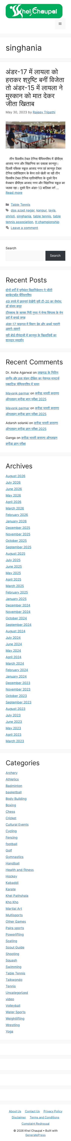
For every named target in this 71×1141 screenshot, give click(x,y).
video (10, 999)
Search (11, 248)
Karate (11, 889)
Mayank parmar (17, 393)
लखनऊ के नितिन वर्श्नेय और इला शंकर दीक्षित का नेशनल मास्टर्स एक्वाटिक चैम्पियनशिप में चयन (32, 378)
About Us (15, 1111)
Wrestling (13, 1025)
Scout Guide (15, 947)
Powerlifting (15, 934)
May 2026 (13, 495)
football (11, 844)
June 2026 (14, 489)
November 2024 (18, 612)
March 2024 (15, 663)
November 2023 (18, 689)
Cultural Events (17, 824)
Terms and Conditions (44, 1117)
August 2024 (15, 631)
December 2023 (18, 683)
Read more (14, 193)
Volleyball (13, 1006)
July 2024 (13, 638)
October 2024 (16, 618)
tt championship (47, 222)
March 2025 (15, 586)
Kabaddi (12, 883)
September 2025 (18, 547)
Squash (11, 960)
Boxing (11, 805)
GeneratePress (35, 1135)
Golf (9, 850)
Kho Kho (12, 902)
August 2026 (15, 476)
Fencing (11, 837)
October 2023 (16, 696)
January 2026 (16, 521)
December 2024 (18, 605)
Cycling (11, 831)
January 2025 (16, 599)
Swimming (13, 967)
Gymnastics (14, 857)
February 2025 (17, 592)
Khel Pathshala (17, 896)
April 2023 (13, 735)
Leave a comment (24, 228)
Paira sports (15, 928)
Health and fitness (20, 870)
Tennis (11, 986)
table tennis (42, 216)
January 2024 (16, 676)
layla (51, 210)
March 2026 (15, 508)
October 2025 (16, 541)
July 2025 (13, 560)
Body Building (16, 799)
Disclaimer (19, 1117)
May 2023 (13, 728)
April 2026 (13, 502)
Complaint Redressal (35, 1123)
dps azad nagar (22, 210)
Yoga (9, 1031)
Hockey (11, 876)
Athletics (12, 779)
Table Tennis (20, 205)
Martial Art (14, 909)
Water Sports (16, 1012)
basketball (14, 792)
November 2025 (18, 534)
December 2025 (18, 528)
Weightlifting (15, 1018)
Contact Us (32, 1111)
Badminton (14, 786)
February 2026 (17, 515)
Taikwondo (14, 980)
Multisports (14, 915)
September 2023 (18, 702)
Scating (11, 941)
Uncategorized (17, 993)
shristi (10, 216)
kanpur (41, 210)
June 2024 (14, 644)
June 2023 (14, 722)
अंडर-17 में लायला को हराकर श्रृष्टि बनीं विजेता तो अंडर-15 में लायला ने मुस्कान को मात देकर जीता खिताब (35, 88)
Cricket (11, 818)
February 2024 (17, 670)
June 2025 (14, 566)
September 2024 (18, 625)
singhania (24, 216)
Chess (10, 812)
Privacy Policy (53, 1111)
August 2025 (15, 553)
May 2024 (13, 650)
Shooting (12, 954)
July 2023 (13, 715)
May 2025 (13, 573)
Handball (13, 863)
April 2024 (13, 657)
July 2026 (13, 482)
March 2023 (15, 741)
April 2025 (13, 579)
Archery (11, 773)
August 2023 (15, 709)
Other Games (16, 921)
